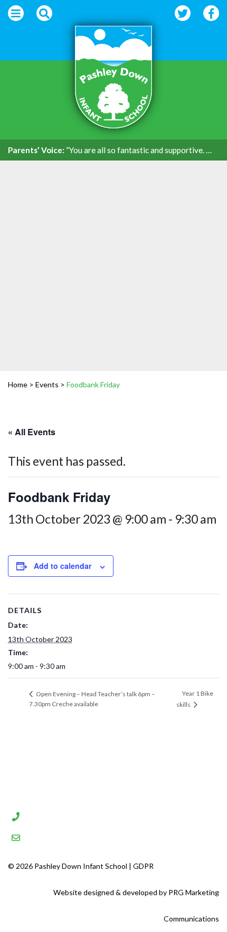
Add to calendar (62, 565)
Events (47, 384)
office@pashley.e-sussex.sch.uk (110, 836)
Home (17, 384)
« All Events (31, 432)
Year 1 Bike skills (194, 698)
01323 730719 (66, 815)
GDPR (143, 865)
